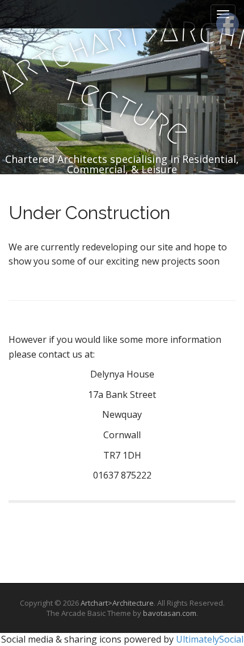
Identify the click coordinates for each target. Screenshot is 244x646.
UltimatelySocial (209, 639)
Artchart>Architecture (117, 603)
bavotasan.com (169, 613)
